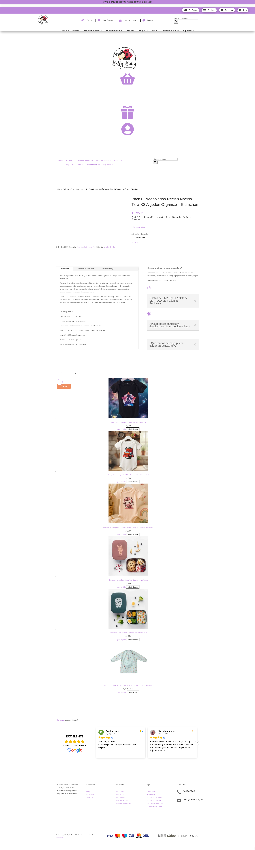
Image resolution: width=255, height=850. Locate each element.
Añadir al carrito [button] (133, 429)
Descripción (64, 269)
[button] (197, 743)
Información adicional (85, 269)
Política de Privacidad (154, 797)
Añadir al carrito (140, 238)
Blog (88, 791)
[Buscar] (176, 22)
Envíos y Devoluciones (155, 803)
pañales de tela (109, 247)
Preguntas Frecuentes (154, 806)
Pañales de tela (92, 31)
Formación (90, 794)
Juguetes (187, 31)
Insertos (79, 189)
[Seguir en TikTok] (179, 809)
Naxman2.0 (60, 838)
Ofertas (65, 31)
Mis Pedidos (120, 797)
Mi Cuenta (120, 791)
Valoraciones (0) (108, 269)
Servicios (89, 797)
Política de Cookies (154, 800)
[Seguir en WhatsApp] (189, 809)
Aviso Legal (151, 794)
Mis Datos (120, 794)
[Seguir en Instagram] (184, 809)
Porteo (75, 31)
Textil (154, 31)
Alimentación (169, 31)
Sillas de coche (114, 31)
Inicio (59, 189)
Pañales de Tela (68, 189)
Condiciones (151, 791)
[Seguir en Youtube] (195, 809)
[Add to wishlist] (60, 196)
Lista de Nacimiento (123, 803)
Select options (133, 692)
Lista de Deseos (122, 800)
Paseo (130, 31)
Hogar (142, 31)
